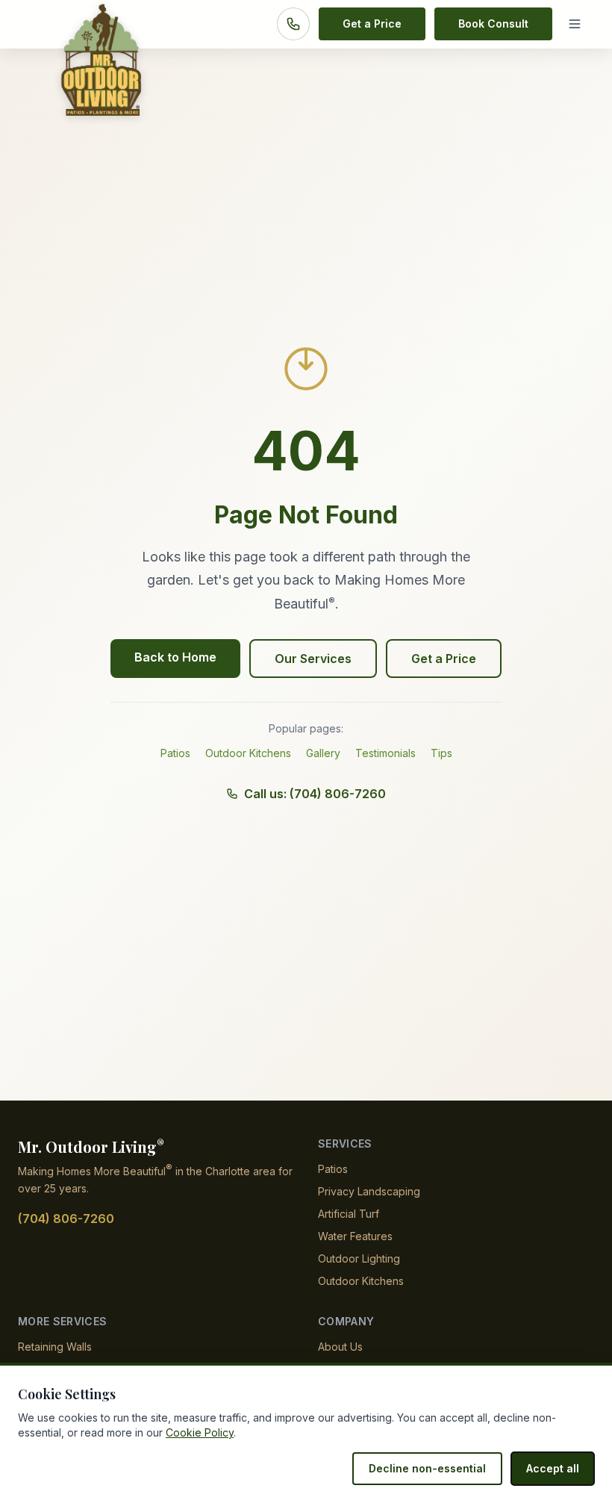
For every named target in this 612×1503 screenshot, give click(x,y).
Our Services (313, 658)
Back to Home (175, 657)
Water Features (355, 1236)
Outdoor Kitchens (248, 753)
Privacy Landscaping (369, 1191)
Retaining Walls (55, 1346)
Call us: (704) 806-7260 (315, 793)
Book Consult (493, 23)
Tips (441, 753)
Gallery (323, 753)
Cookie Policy (200, 1432)
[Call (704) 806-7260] (293, 23)
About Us (340, 1346)
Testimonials (385, 753)
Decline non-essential (427, 1468)
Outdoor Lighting (359, 1258)
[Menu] (577, 23)
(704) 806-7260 (66, 1218)
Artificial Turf (348, 1213)
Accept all (552, 1468)
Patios (175, 753)
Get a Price (372, 23)
